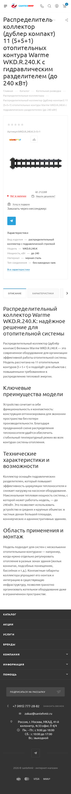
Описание (14, 293)
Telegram (11, 221)
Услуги (8, 634)
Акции (8, 624)
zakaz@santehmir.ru (38, 713)
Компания (11, 654)
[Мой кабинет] (57, 6)
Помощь (10, 674)
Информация (13, 664)
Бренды (9, 644)
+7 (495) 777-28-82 (26, 705)
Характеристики (43, 293)
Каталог (9, 614)
